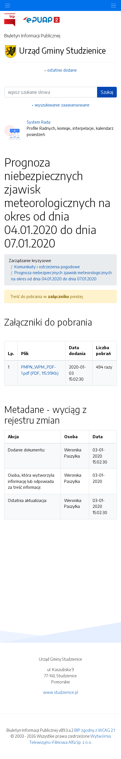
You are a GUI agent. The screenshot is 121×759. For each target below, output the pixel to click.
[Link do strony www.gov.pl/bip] (13, 19)
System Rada (38, 121)
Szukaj (107, 92)
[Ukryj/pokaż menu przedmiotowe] (8, 5)
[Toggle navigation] (113, 5)
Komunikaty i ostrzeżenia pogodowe (47, 266)
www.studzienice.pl (60, 692)
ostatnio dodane (62, 69)
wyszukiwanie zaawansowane (62, 104)
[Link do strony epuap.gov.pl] (41, 19)
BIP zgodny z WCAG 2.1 (94, 730)
